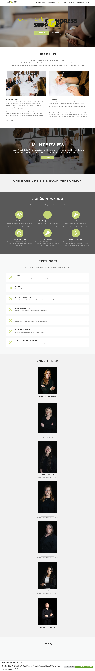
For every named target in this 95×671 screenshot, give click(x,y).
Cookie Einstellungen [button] (69, 666)
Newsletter (80, 2)
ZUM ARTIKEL (47, 157)
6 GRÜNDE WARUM (41, 33)
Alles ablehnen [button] (89, 666)
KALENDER (55, 33)
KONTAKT (71, 2)
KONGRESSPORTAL (41, 2)
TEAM (59, 2)
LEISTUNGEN (51, 2)
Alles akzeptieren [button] (80, 666)
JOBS (65, 2)
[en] (87, 2)
